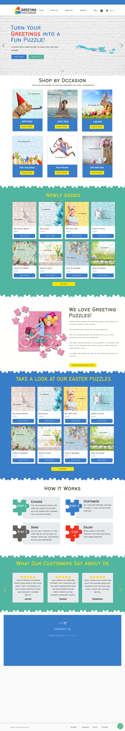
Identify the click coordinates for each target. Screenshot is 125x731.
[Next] (122, 46)
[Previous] (3, 46)
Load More (63, 284)
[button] (101, 10)
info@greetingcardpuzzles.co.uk (58, 635)
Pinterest (105, 727)
